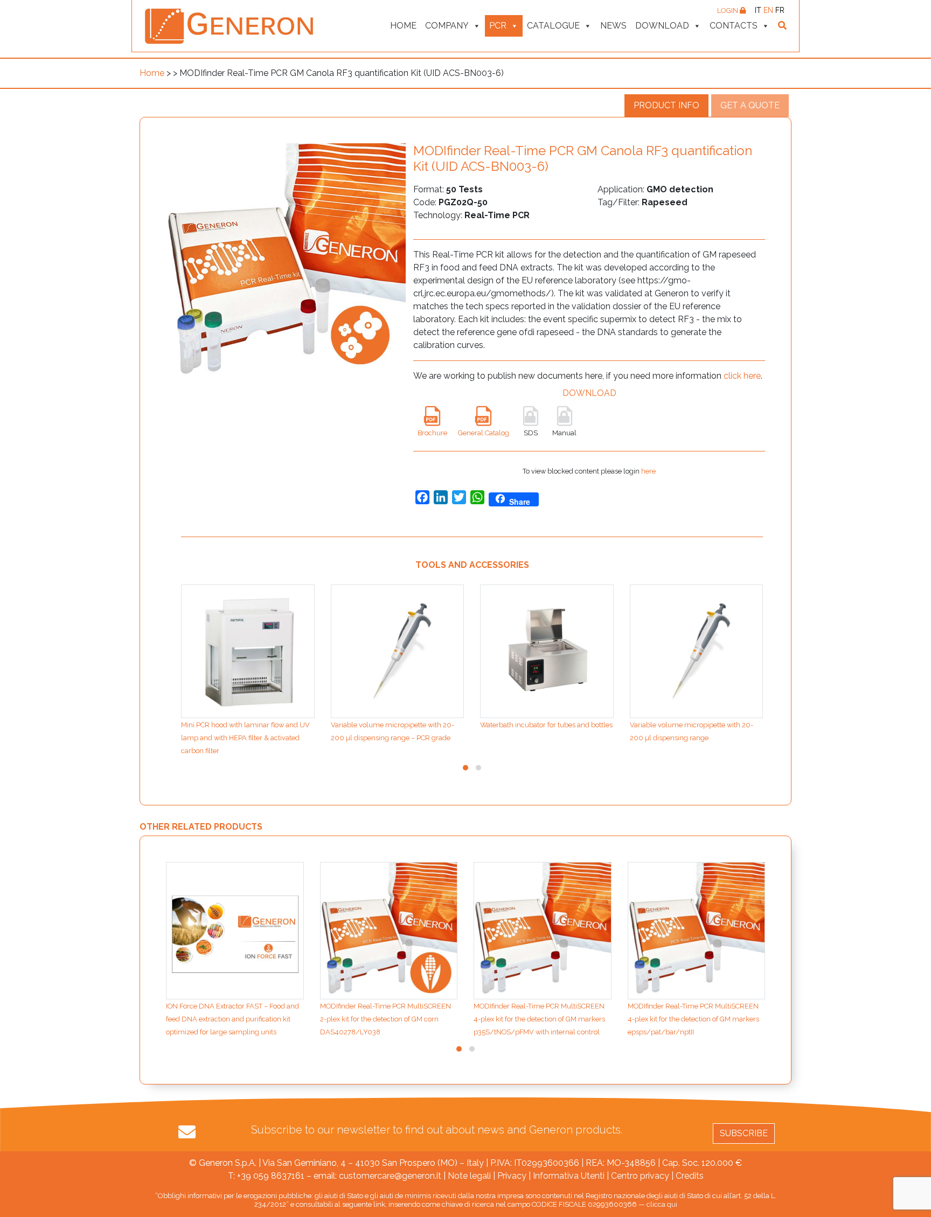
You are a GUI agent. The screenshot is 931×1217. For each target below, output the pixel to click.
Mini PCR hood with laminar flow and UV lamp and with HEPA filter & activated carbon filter (245, 738)
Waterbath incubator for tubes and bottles (546, 725)
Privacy (511, 1176)
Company (447, 25)
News (613, 25)
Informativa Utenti (569, 1176)
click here (742, 376)
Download (662, 25)
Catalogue (553, 25)
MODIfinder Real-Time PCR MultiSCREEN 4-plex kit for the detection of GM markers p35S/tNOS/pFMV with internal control (539, 1019)
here (648, 471)
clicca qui (662, 1204)
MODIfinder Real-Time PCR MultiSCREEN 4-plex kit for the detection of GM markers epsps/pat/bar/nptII (693, 1019)
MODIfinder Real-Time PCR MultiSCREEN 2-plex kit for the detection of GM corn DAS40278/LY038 (385, 1019)
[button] (465, 767)
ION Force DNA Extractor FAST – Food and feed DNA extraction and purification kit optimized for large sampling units (232, 1019)
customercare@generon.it (390, 1176)
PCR (497, 25)
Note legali (469, 1176)
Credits (690, 1176)
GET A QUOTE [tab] (750, 105)
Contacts (734, 25)
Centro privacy (640, 1176)
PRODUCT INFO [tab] (666, 105)
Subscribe (744, 1133)
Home (403, 25)
